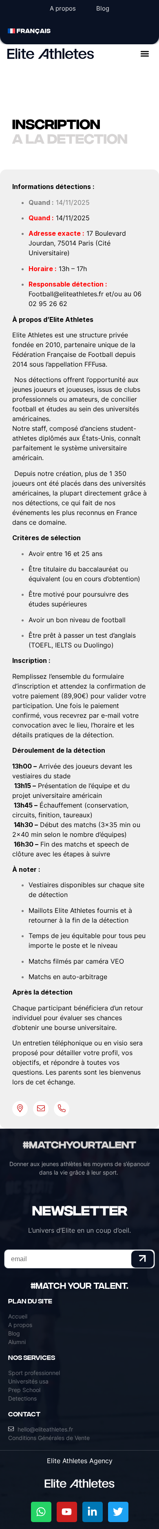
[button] (145, 53)
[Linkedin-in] (92, 1512)
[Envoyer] (142, 1259)
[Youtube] (67, 1512)
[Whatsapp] (41, 1512)
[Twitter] (118, 1512)
